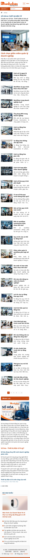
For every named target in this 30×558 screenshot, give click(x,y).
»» (21, 392)
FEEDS (27, 3)
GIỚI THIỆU (8, 551)
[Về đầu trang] (28, 223)
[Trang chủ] (1, 12)
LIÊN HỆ (22, 551)
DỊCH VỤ (15, 551)
